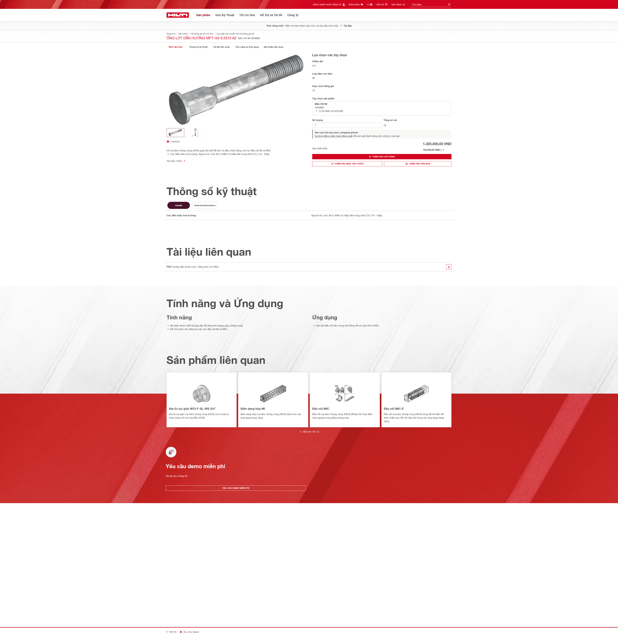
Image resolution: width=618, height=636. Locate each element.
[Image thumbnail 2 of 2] (195, 132)
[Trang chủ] (178, 15)
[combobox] (430, 4)
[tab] (175, 47)
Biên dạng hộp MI (253, 408)
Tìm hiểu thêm (174, 161)
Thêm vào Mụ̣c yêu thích (349, 163)
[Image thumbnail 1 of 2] (175, 132)
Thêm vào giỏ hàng (383, 156)
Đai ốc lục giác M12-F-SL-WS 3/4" (192, 408)
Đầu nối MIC (320, 408)
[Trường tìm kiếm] (449, 4)
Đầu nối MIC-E (394, 408)
